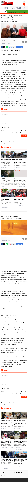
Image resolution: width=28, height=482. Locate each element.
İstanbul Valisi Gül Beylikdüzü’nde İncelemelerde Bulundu (20, 161)
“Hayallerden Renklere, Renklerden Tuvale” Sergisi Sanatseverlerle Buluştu (20, 422)
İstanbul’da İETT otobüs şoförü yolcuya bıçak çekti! (7, 460)
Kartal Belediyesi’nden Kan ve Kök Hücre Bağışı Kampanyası (7, 422)
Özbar (17, 186)
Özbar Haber (13, 40)
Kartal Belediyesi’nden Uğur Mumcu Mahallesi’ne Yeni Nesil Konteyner (20, 441)
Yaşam (11, 218)
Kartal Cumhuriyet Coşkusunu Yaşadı (5, 179)
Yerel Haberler (12, 19)
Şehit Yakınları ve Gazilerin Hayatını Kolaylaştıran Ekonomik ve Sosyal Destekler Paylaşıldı (7, 161)
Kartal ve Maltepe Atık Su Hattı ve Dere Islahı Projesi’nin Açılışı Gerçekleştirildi (20, 461)
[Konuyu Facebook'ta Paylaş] (2, 47)
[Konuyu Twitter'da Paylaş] (4, 47)
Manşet (8, 19)
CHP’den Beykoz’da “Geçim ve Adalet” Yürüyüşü (5, 199)
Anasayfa (3, 19)
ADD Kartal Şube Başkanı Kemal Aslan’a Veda (20, 198)
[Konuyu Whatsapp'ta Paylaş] (7, 47)
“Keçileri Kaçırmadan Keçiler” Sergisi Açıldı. (19, 179)
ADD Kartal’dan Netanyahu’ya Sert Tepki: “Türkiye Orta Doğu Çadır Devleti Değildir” (16, 12)
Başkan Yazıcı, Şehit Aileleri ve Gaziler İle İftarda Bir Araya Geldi (6, 441)
